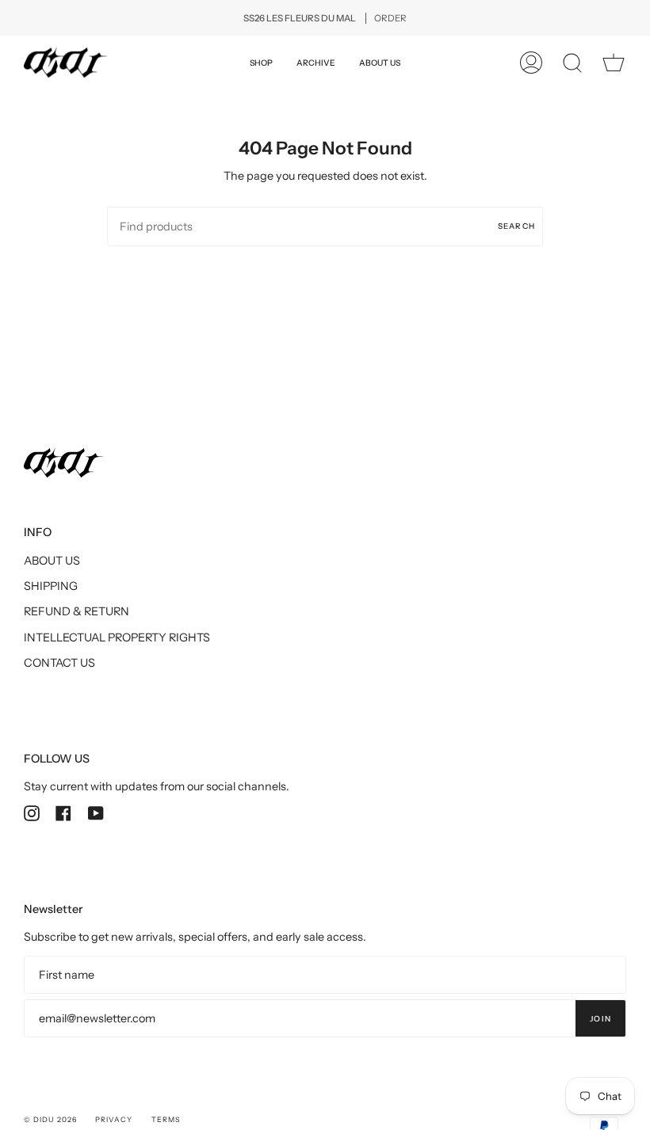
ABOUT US (52, 561)
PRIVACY (114, 1119)
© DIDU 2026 (50, 1119)
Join (600, 1018)
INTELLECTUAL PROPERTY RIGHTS (117, 637)
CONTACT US (59, 663)
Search (516, 225)
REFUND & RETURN (76, 611)
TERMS (165, 1119)
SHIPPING (51, 586)
